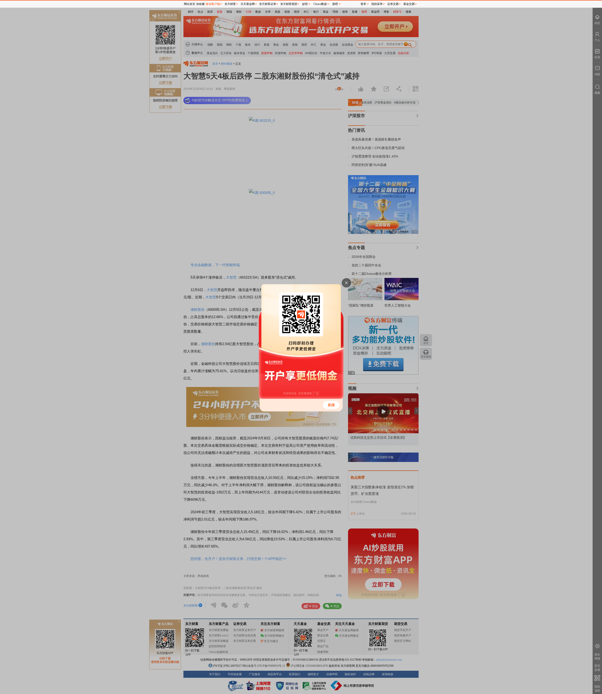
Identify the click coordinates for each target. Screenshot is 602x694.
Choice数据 (320, 4)
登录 (363, 4)
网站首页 (189, 4)
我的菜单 (377, 4)
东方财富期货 (288, 4)
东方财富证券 (267, 4)
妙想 (305, 4)
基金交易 (409, 4)
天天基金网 (248, 4)
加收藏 (200, 4)
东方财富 (230, 4)
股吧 (335, 4)
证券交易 (393, 4)
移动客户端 (213, 4)
